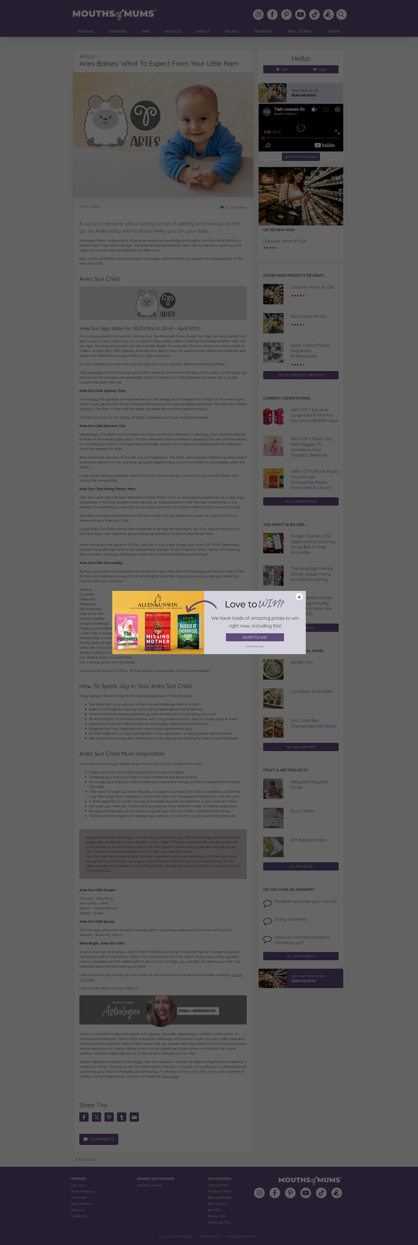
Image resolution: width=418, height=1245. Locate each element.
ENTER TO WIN (255, 637)
